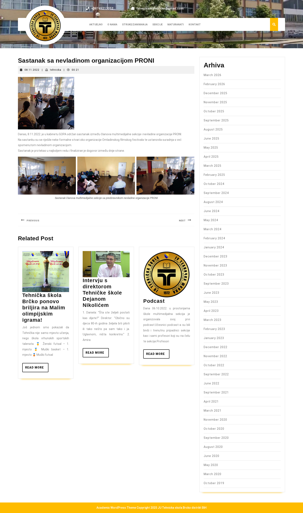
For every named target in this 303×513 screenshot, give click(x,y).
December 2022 (215, 347)
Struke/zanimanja (135, 24)
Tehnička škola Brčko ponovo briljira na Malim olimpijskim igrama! (43, 307)
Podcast (154, 301)
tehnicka (55, 69)
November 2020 (215, 419)
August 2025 (213, 129)
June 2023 (211, 292)
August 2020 (213, 446)
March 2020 (212, 474)
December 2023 (215, 256)
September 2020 (216, 437)
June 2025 (211, 138)
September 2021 (216, 392)
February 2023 (214, 329)
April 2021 (211, 401)
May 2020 (211, 465)
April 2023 (211, 310)
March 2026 (212, 75)
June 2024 (211, 211)
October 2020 (214, 428)
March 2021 (212, 410)
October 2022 (214, 365)
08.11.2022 (32, 69)
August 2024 (213, 202)
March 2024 (212, 229)
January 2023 (214, 338)
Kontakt (195, 24)
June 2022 (211, 383)
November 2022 (215, 356)
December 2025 (215, 93)
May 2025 (211, 147)
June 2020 (211, 456)
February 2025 (214, 174)
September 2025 (216, 120)
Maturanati (175, 24)
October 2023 (214, 274)
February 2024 (214, 238)
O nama (112, 24)
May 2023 (211, 301)
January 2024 (214, 247)
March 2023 (212, 320)
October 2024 (214, 183)
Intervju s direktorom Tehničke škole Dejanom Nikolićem (102, 292)
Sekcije (157, 24)
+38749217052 (102, 8)
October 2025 (214, 111)
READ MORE (36, 369)
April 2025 (211, 156)
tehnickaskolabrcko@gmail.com (159, 8)
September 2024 (216, 193)
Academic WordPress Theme (116, 507)
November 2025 (215, 102)
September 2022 (216, 374)
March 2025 (212, 165)
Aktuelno (96, 24)
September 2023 (216, 283)
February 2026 (214, 84)
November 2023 (215, 265)
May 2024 (211, 220)
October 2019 (214, 483)
